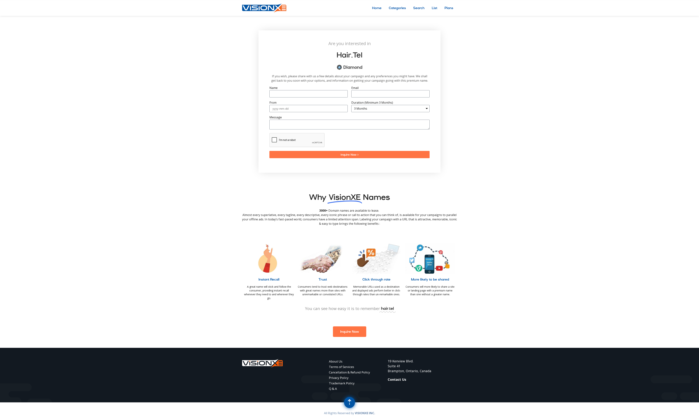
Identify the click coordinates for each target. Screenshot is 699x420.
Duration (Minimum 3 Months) (372, 103)
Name (273, 88)
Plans (449, 8)
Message (275, 117)
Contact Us (397, 379)
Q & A (333, 389)
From (273, 103)
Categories (397, 8)
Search (418, 8)
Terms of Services (341, 367)
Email (355, 88)
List (434, 8)
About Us (335, 361)
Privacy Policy (339, 378)
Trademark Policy (342, 383)
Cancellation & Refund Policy (349, 372)
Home (377, 8)
